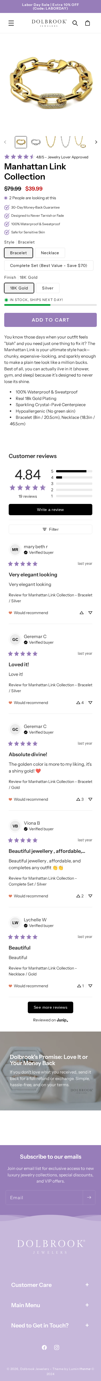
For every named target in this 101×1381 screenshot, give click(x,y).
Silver (48, 288)
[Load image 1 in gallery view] (21, 142)
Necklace (50, 252)
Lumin (80, 1369)
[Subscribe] (89, 1197)
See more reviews (50, 1007)
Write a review (50, 509)
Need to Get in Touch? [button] (40, 1325)
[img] (39, 551)
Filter (54, 529)
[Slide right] (96, 142)
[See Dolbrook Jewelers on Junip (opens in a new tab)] (62, 1020)
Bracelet (18, 252)
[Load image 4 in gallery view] (65, 142)
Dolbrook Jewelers (34, 1369)
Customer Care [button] (31, 1285)
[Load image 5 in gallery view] (80, 142)
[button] (11, 23)
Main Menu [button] (25, 1305)
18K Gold (19, 288)
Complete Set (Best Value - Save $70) (49, 265)
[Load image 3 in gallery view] (51, 142)
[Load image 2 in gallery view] (36, 142)
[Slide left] (5, 142)
